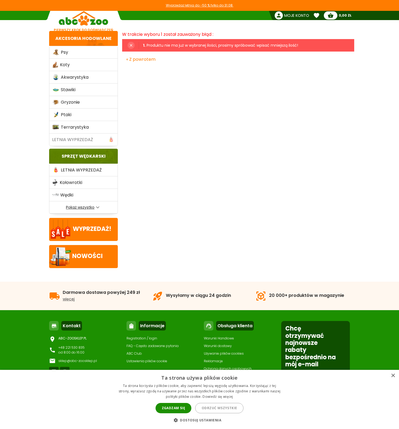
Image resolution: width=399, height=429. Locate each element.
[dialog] (199, 399)
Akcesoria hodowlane (83, 38)
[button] (199, 419)
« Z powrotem (141, 59)
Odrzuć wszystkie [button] (219, 408)
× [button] (393, 376)
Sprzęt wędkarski (84, 156)
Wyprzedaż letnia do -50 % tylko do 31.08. (199, 5)
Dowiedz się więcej (217, 396)
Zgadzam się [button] (173, 408)
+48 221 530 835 (71, 347)
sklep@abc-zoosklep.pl (77, 360)
